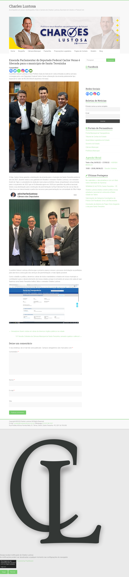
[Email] (30, 71)
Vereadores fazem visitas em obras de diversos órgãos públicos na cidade (36, 331)
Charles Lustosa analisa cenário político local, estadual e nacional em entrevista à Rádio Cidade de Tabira (102, 192)
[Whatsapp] (19, 71)
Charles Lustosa (22, 6)
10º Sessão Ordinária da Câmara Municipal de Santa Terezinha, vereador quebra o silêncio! (49, 336)
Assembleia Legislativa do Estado (98, 140)
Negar (4, 572)
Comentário (14, 352)
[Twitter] (15, 71)
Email (87, 113)
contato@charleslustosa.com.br (24, 423)
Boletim (93, 51)
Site (10, 401)
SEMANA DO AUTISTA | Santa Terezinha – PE (101, 186)
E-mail (12, 390)
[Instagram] (23, 71)
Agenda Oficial (93, 157)
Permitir (12, 572)
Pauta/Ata (47, 51)
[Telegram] (27, 71)
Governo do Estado (93, 144)
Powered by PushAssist (25, 561)
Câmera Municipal (92, 147)
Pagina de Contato (81, 51)
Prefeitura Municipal (92, 151)
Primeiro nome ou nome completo (96, 106)
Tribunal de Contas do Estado (96, 137)
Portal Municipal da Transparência (97, 133)
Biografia (21, 51)
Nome (12, 380)
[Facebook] (11, 71)
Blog (101, 51)
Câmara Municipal (34, 51)
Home (13, 51)
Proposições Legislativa (62, 51)
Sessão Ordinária (111, 168)
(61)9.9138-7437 (47, 423)
